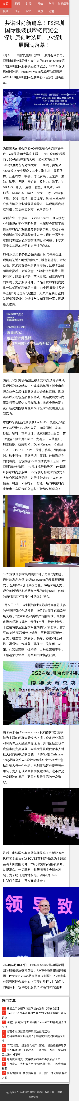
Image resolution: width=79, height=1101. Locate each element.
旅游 (40, 11)
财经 (28, 3)
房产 (28, 11)
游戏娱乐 (63, 3)
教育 (51, 11)
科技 (40, 3)
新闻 (17, 3)
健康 (5, 11)
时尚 (51, 3)
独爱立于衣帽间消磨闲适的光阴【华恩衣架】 (33, 1008)
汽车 (17, 11)
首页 (5, 3)
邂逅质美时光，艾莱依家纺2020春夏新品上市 (33, 1059)
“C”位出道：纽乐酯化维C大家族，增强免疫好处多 (36, 1045)
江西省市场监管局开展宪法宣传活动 (28, 1031)
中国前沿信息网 (35, 1092)
